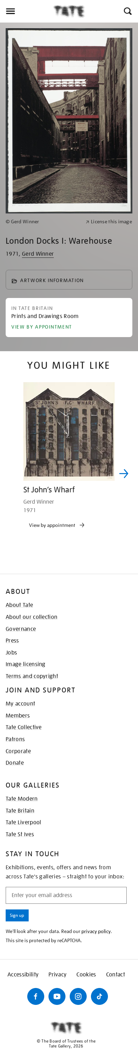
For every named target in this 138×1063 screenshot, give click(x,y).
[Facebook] (35, 996)
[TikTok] (99, 996)
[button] (127, 11)
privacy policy (96, 931)
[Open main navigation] (26, 11)
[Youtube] (56, 996)
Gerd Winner (38, 253)
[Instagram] (78, 996)
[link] (43, 222)
